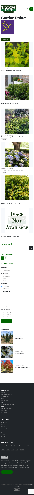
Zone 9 (4, 305)
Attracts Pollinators (7, 315)
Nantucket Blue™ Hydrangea (7, 168)
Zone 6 (4, 299)
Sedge (3, 449)
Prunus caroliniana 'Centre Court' (10, 236)
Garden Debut (6, 287)
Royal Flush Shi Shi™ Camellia (7, 135)
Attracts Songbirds (7, 317)
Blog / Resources (5, 436)
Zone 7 (4, 301)
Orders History (4, 426)
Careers (3, 432)
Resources (3, 424)
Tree (13, 449)
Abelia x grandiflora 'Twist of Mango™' (11, 70)
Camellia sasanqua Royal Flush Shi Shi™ (12, 137)
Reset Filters (6, 321)
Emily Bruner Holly (19, 351)
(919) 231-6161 (4, 400)
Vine (17, 449)
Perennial (27, 445)
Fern (3, 445)
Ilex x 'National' (19, 338)
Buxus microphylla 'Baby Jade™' (10, 103)
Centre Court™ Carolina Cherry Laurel (9, 235)
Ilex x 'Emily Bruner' (20, 353)
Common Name (6, 271)
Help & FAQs (4, 422)
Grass (7, 445)
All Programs (5, 289)
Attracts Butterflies (7, 313)
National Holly (18, 336)
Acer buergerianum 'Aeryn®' (22, 367)
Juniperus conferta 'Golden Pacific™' (11, 203)
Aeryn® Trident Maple (19, 365)
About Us (3, 434)
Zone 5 (4, 297)
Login (2, 430)
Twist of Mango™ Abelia (6, 68)
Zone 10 (4, 307)
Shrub (4, 281)
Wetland (22, 449)
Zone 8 (4, 303)
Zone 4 (4, 295)
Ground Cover (6, 277)
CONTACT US (7, 472)
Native (4, 279)
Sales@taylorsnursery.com (7, 404)
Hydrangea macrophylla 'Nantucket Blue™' (13, 170)
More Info (4, 72)
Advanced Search (5, 428)
